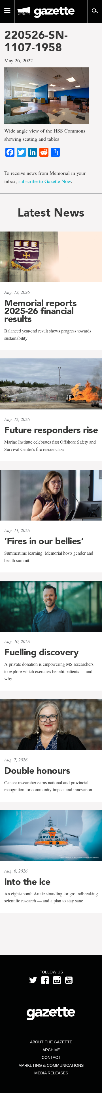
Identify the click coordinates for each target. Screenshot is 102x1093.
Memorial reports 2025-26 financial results (40, 311)
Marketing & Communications (51, 1065)
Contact (51, 1057)
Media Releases (51, 1073)
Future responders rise (51, 430)
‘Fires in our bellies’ (43, 541)
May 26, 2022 (18, 60)
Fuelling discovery (41, 652)
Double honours (37, 771)
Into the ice (27, 882)
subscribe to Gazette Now (44, 181)
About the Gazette (51, 1042)
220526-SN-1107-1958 (36, 41)
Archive (51, 1050)
